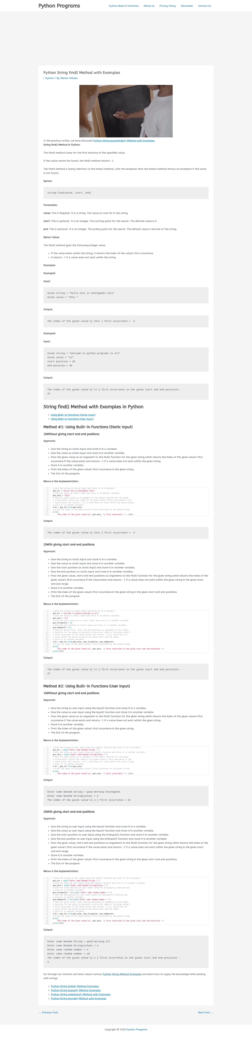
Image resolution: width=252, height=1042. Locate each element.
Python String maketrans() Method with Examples (80, 994)
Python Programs (59, 6)
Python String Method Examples (122, 974)
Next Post (205, 1012)
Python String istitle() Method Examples (75, 986)
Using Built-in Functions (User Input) (72, 418)
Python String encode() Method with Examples (78, 998)
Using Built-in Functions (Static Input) (73, 414)
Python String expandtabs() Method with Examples (124, 140)
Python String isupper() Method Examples (76, 990)
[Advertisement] (126, 33)
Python (49, 78)
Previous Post (48, 1012)
